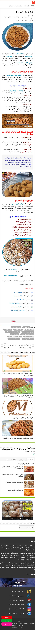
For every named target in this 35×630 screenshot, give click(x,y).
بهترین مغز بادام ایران (16, 91)
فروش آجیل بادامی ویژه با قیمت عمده (25, 345)
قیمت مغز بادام (14, 334)
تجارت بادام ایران (16, 327)
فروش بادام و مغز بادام (25, 63)
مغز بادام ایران (11, 17)
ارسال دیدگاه (28, 20)
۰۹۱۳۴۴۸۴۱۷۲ (13, 604)
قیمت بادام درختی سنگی (28, 334)
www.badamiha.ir (16, 307)
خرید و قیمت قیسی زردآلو (15, 490)
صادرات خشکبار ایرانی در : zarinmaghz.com (17, 627)
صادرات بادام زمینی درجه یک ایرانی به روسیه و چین (12, 467)
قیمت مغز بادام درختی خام (14, 336)
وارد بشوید (29, 451)
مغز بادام (18, 17)
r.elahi (29, 15)
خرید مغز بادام (7, 329)
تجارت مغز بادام (18, 329)
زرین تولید (15, 625)
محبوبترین (22, 460)
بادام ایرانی (23, 17)
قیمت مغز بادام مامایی (14, 339)
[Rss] (19, 621)
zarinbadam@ (13, 609)
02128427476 (18, 296)
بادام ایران (27, 6)
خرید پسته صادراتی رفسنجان (14, 482)
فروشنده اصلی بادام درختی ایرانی (23, 418)
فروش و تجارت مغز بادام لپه (10, 345)
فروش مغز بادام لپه (17, 204)
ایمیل (7, 617)
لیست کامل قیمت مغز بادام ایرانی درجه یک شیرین (18, 438)
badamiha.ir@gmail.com (18, 311)
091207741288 (18, 292)
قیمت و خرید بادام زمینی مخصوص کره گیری (12, 475)
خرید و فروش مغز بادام (28, 332)
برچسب (7, 460)
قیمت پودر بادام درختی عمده (25, 464)
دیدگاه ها (14, 460)
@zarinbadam (14, 303)
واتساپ (7, 621)
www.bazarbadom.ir (10, 276)
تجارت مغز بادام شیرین (14, 75)
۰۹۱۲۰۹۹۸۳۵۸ (13, 596)
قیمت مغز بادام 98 (29, 336)
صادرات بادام (20, 53)
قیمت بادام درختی (26, 2)
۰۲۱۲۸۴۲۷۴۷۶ (13, 600)
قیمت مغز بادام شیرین (28, 339)
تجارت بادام (14, 269)
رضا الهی (14, 591)
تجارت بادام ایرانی (29, 329)
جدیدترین (30, 460)
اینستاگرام (7, 624)
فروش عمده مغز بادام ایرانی (12, 332)
